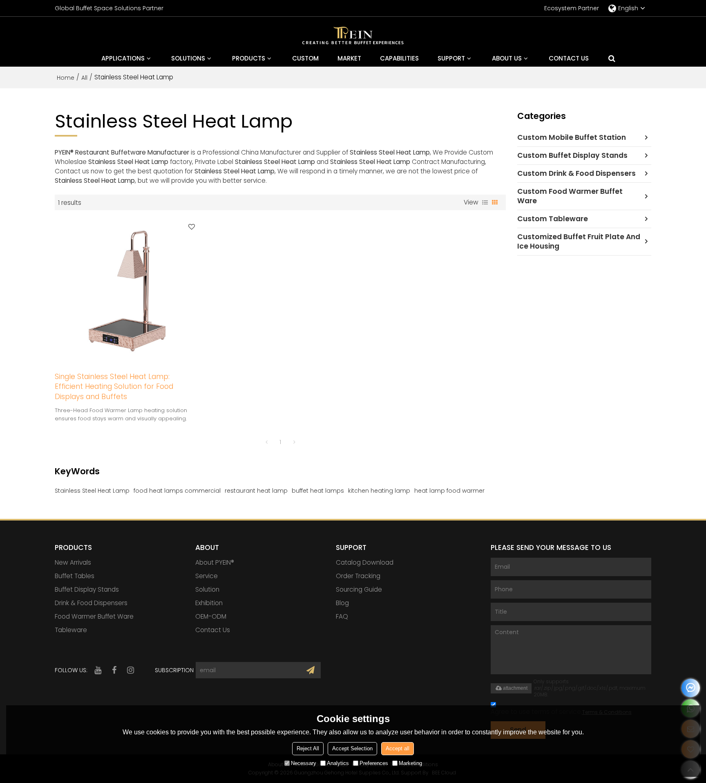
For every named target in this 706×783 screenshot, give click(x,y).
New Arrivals (73, 562)
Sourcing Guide (359, 589)
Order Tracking (358, 576)
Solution (207, 589)
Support (451, 58)
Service (206, 576)
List (485, 202)
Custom (305, 58)
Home (65, 78)
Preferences (374, 763)
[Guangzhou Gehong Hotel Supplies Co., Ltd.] (353, 36)
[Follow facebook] (114, 670)
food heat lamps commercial (177, 491)
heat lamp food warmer (449, 491)
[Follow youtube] (97, 670)
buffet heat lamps (318, 491)
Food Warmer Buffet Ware (94, 616)
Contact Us (569, 58)
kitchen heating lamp (379, 491)
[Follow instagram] (130, 670)
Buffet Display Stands (87, 589)
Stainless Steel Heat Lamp (92, 491)
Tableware (71, 630)
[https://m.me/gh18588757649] (690, 688)
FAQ (342, 616)
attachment (515, 688)
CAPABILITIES (399, 58)
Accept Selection (352, 748)
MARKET (349, 58)
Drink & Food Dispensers (91, 603)
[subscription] (310, 670)
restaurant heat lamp (256, 491)
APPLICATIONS (123, 58)
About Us (507, 58)
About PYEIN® (214, 562)
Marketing (410, 763)
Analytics (338, 763)
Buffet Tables (74, 576)
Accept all (397, 748)
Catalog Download (364, 562)
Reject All (308, 748)
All (84, 78)
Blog (342, 603)
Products (248, 58)
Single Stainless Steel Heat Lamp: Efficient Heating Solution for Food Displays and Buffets (114, 387)
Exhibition (209, 603)
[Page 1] (266, 442)
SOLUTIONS (188, 58)
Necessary (303, 763)
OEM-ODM (210, 616)
